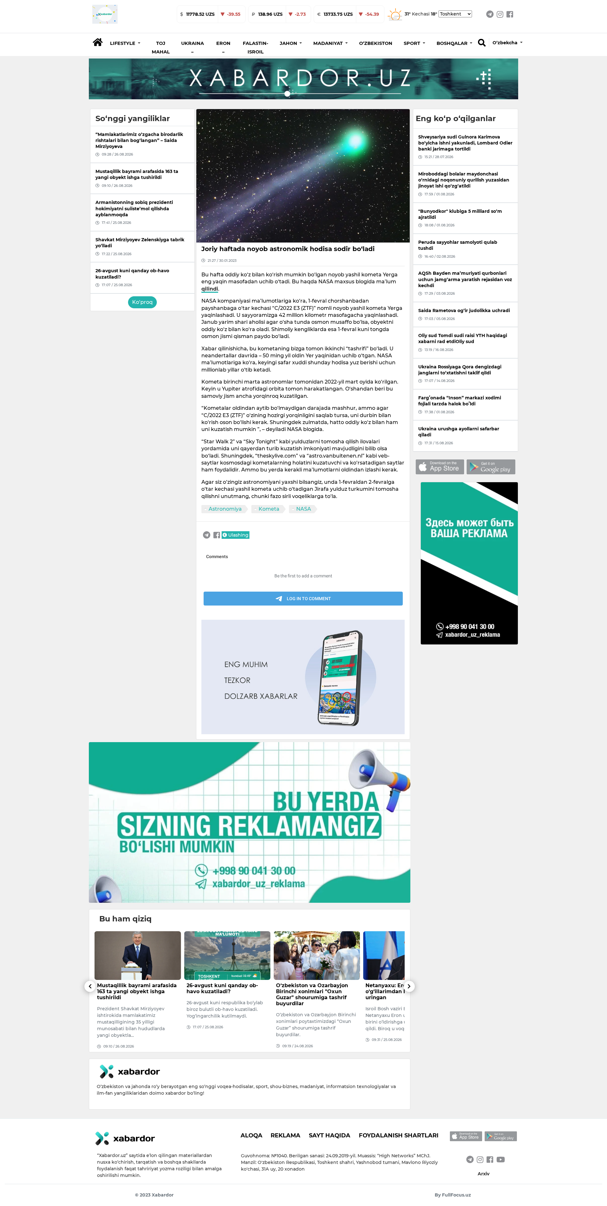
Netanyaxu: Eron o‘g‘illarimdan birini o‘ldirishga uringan (316, 991)
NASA (303, 509)
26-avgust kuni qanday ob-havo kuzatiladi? (133, 988)
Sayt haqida (329, 1135)
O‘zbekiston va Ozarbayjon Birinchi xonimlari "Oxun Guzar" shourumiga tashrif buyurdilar (223, 994)
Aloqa (251, 1135)
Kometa (269, 509)
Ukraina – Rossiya (192, 51)
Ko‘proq (142, 302)
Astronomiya (225, 509)
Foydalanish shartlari (398, 1135)
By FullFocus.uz (453, 1195)
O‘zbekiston (375, 43)
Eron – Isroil (223, 51)
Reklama (285, 1135)
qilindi (209, 289)
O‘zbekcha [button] (506, 43)
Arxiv (483, 1174)
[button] (125, 43)
